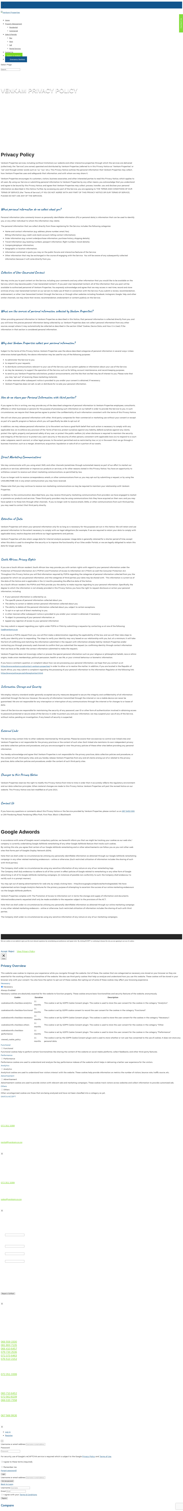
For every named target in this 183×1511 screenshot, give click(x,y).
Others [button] (4, 1086)
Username (5, 1488)
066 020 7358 (9, 1400)
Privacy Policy (88, 1456)
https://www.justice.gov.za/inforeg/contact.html (22, 673)
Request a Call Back (8, 1293)
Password (5, 1447)
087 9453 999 (128, 811)
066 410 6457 (9, 1348)
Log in (8, 1432)
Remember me (10, 1467)
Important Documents (13, 3)
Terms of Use (105, 1456)
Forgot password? (9, 1470)
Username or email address (13, 1444)
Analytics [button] (5, 1065)
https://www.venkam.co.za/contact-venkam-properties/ (25, 666)
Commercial (13, 31)
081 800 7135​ (9, 1345)
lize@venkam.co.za (9, 629)
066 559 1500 (9, 1341)
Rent (11, 42)
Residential (13, 27)
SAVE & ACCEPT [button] (8, 1096)
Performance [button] (6, 1055)
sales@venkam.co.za (11, 1199)
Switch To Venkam (14, 56)
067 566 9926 (9, 1415)
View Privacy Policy (26, 951)
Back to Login (7, 1484)
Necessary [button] (5, 983)
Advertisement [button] (7, 1076)
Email (3, 1491)
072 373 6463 (9, 1355)
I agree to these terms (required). (18, 1462)
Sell (10, 45)
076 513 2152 (9, 1358)
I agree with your (20, 1494)
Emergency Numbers (17, 59)
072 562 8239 (9, 1396)
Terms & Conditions (28, 1494)
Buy (10, 38)
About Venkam (10, 7)
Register (9, 1435)
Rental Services (15, 49)
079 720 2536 (9, 1352)
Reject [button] (11, 951)
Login (3, 1474)
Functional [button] (5, 1045)
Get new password (7, 1481)
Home (7, 20)
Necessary (8, 987)
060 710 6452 (9, 1393)
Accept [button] (4, 951)
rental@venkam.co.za (11, 1142)
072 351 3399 (8, 1125)
